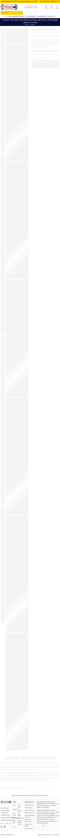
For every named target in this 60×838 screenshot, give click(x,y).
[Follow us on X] (1, 823)
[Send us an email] (7, 823)
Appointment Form (29, 810)
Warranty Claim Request (28, 825)
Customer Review (29, 828)
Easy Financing (28, 807)
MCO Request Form (29, 813)
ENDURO (15, 809)
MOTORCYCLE (15, 818)
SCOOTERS (20, 818)
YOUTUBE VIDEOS (34, 12)
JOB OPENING (47, 16)
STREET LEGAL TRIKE (20, 822)
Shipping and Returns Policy (44, 835)
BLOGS (37, 12)
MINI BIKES (19, 814)
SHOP (28, 12)
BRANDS (27, 12)
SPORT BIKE (14, 821)
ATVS (14, 805)
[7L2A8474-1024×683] (16, 691)
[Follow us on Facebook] (4, 823)
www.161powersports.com (7, 820)
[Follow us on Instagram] (10, 823)
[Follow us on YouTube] (1, 826)
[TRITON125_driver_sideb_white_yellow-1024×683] (16, 220)
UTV (14, 827)
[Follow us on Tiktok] (5, 827)
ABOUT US (31, 12)
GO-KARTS (32, 24)
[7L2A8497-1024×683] (16, 574)
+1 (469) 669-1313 (54, 1)
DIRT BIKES (19, 806)
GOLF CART (14, 814)
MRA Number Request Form (28, 820)
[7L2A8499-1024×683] (16, 456)
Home (26, 24)
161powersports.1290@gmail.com (9, 817)
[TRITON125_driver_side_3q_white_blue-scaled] (16, 338)
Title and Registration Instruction (30, 816)
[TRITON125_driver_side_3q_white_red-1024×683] (16, 36)
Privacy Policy (56, 835)
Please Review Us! (29, 805)
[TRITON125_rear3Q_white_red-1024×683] (16, 103)
